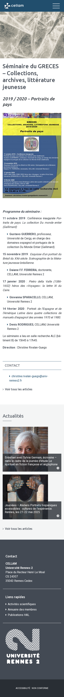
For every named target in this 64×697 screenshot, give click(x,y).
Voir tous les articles (18, 389)
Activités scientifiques (22, 604)
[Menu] (56, 6)
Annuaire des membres (22, 609)
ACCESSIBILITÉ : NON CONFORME (32, 688)
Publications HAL (18, 615)
